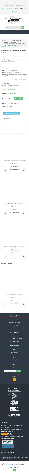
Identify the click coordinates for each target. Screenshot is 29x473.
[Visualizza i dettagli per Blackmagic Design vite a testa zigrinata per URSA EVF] (14, 146)
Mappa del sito (14, 320)
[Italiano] (13, 2)
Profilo (14, 349)
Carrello (14, 357)
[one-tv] (14, 402)
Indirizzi (14, 354)
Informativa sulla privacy (11, 464)
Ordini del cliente (15, 352)
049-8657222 (5, 429)
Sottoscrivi (8, 374)
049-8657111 (5, 427)
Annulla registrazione (19, 374)
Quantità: (4, 98)
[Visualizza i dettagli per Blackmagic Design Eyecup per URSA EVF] (14, 189)
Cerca (14, 336)
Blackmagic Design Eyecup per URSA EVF (14, 203)
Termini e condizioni (14, 328)
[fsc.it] (14, 409)
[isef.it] (14, 415)
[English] (15, 2)
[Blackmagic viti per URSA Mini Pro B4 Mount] (14, 57)
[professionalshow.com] (14, 396)
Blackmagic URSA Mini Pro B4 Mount (14, 294)
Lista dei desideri (14, 360)
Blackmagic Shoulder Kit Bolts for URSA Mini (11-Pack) (14, 247)
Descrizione (6, 118)
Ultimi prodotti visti (14, 341)
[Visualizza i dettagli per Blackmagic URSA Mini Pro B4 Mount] (14, 280)
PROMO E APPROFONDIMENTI (14, 338)
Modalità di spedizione (14, 322)
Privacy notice (14, 325)
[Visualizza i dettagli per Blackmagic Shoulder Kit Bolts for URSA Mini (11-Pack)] (14, 232)
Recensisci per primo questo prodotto (11, 85)
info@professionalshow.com (16, 429)
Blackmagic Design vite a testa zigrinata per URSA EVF (15, 161)
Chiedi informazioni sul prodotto (11, 113)
